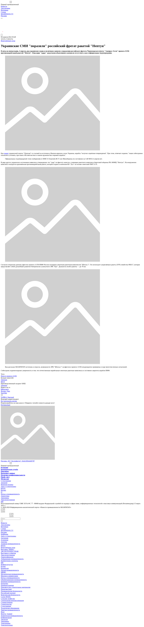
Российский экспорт (8, 593)
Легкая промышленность (10, 570)
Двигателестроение (8, 500)
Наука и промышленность (10, 494)
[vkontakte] (2, 28)
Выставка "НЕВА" (7, 549)
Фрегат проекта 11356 (9, 376)
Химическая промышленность (12, 616)
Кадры (3, 566)
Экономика (5, 498)
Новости (4, 6)
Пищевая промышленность (10, 581)
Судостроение (6, 481)
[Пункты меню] (2, 35)
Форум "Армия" (7, 614)
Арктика (4, 542)
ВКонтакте (5, 389)
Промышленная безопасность (11, 591)
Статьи (3, 12)
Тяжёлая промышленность (10, 610)
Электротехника (7, 625)
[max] (2, 23)
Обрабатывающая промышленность (14, 580)
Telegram (4, 380)
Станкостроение (7, 602)
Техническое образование (10, 608)
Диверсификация (7, 557)
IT (1, 492)
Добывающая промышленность (12, 559)
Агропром (4, 540)
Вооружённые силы (8, 41)
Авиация (4, 483)
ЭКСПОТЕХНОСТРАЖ (9, 551)
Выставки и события (8, 553)
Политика (4, 583)
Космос (3, 490)
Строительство (6, 604)
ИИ (2, 502)
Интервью (4, 10)
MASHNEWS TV (7, 14)
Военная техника (7, 484)
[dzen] (2, 30)
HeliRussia (4, 534)
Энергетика (5, 496)
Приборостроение (7, 585)
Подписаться (5, 405)
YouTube (4, 393)
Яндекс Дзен (5, 391)
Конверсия (5, 568)
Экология (4, 619)
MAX (3, 382)
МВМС (3, 572)
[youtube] (2, 25)
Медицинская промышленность (12, 574)
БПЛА (3, 488)
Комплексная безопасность (10, 595)
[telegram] (2, 20)
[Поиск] (2, 521)
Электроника (5, 623)
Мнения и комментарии (9, 576)
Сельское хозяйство (8, 599)
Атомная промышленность (10, 544)
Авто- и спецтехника (8, 486)
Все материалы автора (9, 401)
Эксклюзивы (5, 8)
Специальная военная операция (12, 600)
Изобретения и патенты (9, 561)
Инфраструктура (7, 564)
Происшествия (6, 589)
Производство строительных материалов (15, 587)
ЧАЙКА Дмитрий (7, 397)
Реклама (4, 16)
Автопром (4, 538)
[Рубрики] (2, 18)
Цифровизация (6, 617)
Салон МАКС (6, 597)
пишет (6, 153)
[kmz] (11, 516)
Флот (3, 612)
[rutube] (2, 33)
